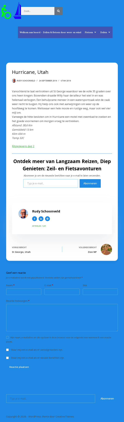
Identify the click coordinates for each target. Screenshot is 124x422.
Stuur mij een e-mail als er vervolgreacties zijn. (37, 349)
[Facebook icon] (34, 218)
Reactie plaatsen (19, 366)
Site (85, 285)
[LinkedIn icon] (41, 218)
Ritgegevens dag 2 (23, 146)
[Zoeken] (58, 11)
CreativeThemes (65, 416)
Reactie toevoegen (17, 300)
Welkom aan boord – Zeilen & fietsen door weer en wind (50, 32)
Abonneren (90, 183)
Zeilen (103, 32)
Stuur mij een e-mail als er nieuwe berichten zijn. (37, 357)
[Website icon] (47, 218)
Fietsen (89, 32)
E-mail (48, 285)
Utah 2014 (66, 80)
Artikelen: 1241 (39, 226)
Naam (10, 285)
